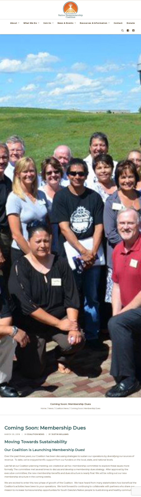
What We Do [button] (30, 23)
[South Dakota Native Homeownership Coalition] (70, 9)
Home (43, 408)
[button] (133, 30)
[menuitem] (15, 23)
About (13, 23)
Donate (131, 23)
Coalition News (62, 408)
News (50, 408)
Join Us (47, 23)
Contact (118, 23)
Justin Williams (60, 434)
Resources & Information (93, 23)
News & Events (65, 23)
